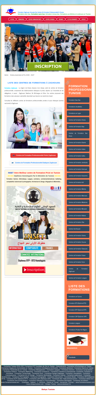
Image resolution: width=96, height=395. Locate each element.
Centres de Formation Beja (76, 126)
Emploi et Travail (52, 382)
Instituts (42, 382)
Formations (21, 19)
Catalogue (25, 382)
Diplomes (61, 19)
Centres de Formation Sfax (76, 222)
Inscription (63, 382)
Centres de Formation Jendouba (78, 162)
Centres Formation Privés (34, 19)
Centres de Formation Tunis (77, 262)
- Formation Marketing (25, 371)
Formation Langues (74, 323)
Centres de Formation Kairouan (78, 169)
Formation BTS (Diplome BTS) (77, 303)
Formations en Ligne (75, 113)
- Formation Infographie (38, 377)
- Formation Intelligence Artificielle (45, 368)
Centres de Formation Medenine (78, 202)
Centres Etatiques (50, 19)
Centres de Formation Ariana (77, 120)
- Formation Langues (53, 370)
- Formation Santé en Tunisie (83, 368)
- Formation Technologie (22, 373)
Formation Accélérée (80, 380)
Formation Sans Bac (74, 100)
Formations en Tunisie (75, 296)
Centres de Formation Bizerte (77, 142)
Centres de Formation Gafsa (77, 156)
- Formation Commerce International (62, 371)
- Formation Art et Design (26, 375)
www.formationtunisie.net (10, 382)
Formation (7, 366)
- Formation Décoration (54, 377)
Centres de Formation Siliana (77, 235)
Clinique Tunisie (50, 384)
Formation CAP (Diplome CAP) (77, 316)
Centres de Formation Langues (78, 278)
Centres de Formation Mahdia (77, 189)
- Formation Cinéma (59, 375)
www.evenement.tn (64, 384)
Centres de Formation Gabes (77, 149)
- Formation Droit (37, 373)
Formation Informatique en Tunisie (79, 366)
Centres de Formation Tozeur (77, 255)
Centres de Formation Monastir (78, 209)
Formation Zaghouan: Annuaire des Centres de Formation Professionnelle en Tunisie (41, 12)
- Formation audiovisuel (74, 375)
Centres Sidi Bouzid (74, 229)
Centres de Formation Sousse (77, 242)
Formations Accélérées (75, 106)
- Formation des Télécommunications (64, 379)
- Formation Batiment (65, 368)
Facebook (72, 357)
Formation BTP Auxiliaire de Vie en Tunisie (40, 366)
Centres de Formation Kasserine (78, 175)
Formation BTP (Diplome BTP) (77, 310)
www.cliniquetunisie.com (35, 384)
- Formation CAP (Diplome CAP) (39, 379)
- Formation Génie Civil (86, 379)
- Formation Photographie (20, 377)
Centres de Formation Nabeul (77, 215)
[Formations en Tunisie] (11, 14)
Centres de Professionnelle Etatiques (36, 163)
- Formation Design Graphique (54, 373)
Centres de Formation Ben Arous (78, 134)
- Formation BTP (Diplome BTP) (17, 379)
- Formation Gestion (68, 370)
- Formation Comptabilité (84, 370)
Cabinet (33, 382)
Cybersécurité (61, 366)
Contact (84, 19)
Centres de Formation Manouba (78, 195)
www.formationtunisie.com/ (85, 382)
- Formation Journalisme (73, 373)
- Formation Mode (69, 377)
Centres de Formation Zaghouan (78, 269)
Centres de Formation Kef (76, 182)
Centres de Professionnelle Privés (36, 155)
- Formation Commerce (41, 371)
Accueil (12, 19)
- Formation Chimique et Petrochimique (42, 380)
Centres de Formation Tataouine (78, 248)
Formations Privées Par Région (78, 329)
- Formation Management (37, 370)
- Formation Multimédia (43, 375)
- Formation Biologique (64, 380)
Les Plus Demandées (72, 19)
